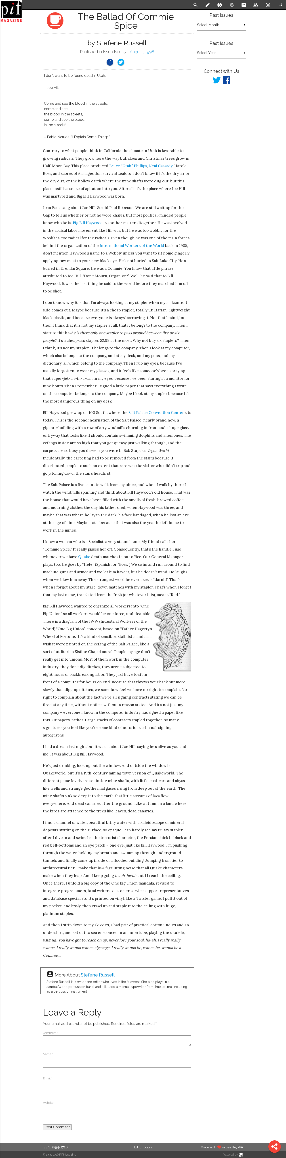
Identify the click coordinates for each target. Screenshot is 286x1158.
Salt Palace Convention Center (156, 412)
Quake (84, 556)
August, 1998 (142, 51)
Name (48, 1054)
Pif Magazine (67, 1154)
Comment (50, 1033)
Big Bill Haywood (88, 222)
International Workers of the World (132, 245)
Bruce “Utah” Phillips (128, 165)
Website (48, 1102)
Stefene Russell (98, 975)
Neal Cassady (160, 165)
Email (47, 1078)
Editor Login (143, 1147)
